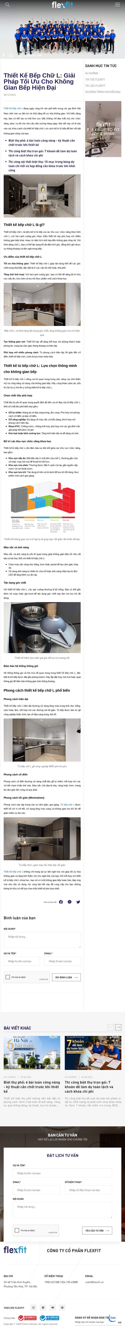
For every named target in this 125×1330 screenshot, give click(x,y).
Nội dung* (10, 928)
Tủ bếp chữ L (67, 804)
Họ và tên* (10, 953)
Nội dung (18, 1198)
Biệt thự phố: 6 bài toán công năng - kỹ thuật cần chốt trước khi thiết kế (32, 1086)
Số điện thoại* (73, 1181)
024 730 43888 (69, 1282)
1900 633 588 (52, 1282)
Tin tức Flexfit (95, 79)
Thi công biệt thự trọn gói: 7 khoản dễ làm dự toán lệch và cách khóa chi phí (89, 1086)
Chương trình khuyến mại (102, 91)
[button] (118, 1027)
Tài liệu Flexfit (95, 85)
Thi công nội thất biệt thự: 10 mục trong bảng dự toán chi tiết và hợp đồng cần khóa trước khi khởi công (42, 166)
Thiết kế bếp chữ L (13, 108)
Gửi (119, 1322)
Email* (48, 953)
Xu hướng (91, 73)
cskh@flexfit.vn (94, 1282)
